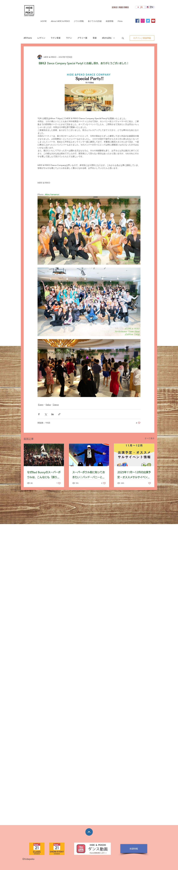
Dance (56, 405)
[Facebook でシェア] (39, 414)
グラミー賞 (82, 38)
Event (40, 405)
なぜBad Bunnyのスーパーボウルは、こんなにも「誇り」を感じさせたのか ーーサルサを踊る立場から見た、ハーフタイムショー (43, 475)
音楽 (95, 38)
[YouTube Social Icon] (153, 21)
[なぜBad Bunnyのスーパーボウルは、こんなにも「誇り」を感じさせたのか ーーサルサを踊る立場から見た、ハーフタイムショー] (44, 455)
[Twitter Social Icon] (148, 21)
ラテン (69, 38)
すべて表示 (149, 438)
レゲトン (41, 38)
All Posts (28, 38)
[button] (95, 21)
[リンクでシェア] (59, 414)
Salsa (48, 405)
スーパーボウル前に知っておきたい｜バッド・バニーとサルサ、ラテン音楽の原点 (88, 475)
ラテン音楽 (55, 38)
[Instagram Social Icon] (143, 21)
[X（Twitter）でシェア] (45, 414)
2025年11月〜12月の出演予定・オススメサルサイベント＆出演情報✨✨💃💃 (134, 475)
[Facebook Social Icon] (137, 21)
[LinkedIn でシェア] (52, 414)
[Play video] (89, 368)
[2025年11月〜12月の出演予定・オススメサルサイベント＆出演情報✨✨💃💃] (134, 455)
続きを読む (107, 38)
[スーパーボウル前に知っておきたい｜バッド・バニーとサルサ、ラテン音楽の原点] (89, 455)
